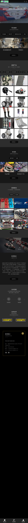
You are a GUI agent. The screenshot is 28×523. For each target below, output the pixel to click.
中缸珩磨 (7, 174)
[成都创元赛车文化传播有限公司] (4, 2)
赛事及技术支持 (18, 34)
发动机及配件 (14, 71)
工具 (19, 71)
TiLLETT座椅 (24, 71)
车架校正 (21, 50)
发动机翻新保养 (7, 50)
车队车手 (10, 34)
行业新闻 (16, 194)
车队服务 (4, 34)
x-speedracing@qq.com (13, 350)
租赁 (17, 158)
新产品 (2, 71)
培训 (25, 34)
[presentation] (3, 299)
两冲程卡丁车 (20, 174)
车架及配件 (7, 71)
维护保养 (12, 158)
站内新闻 (11, 194)
